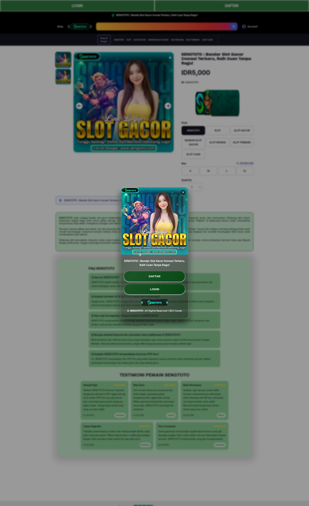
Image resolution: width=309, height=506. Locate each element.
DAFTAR (154, 276)
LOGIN (154, 289)
